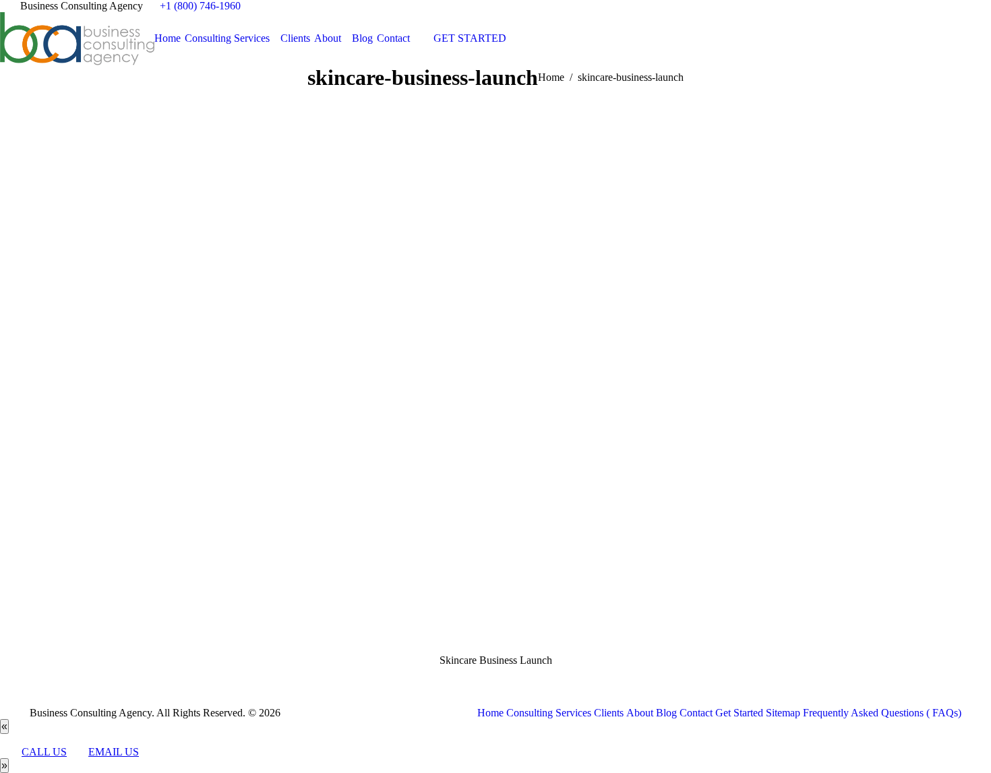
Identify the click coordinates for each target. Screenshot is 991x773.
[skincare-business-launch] (495, 386)
